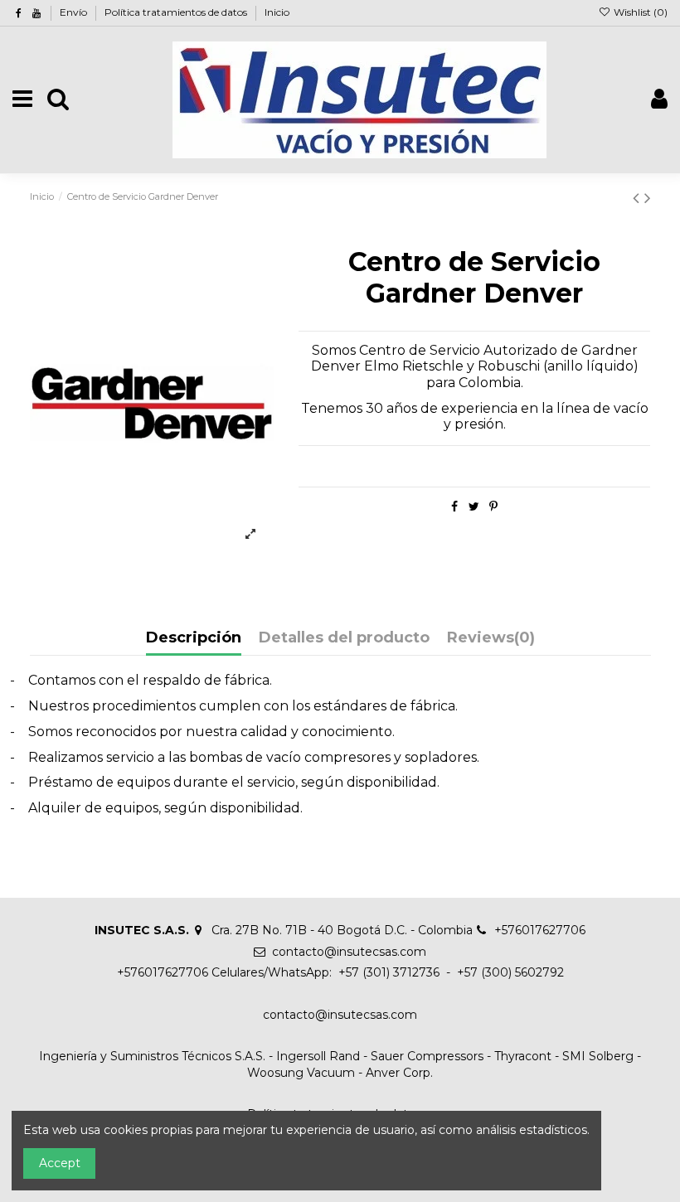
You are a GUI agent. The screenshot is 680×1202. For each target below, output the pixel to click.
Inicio (277, 12)
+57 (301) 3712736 (387, 972)
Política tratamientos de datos (177, 12)
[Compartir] (454, 506)
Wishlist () (639, 12)
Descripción (193, 638)
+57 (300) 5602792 (510, 972)
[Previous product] (638, 197)
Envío (75, 12)
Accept (59, 1163)
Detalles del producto (344, 638)
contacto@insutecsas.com (349, 951)
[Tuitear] (474, 506)
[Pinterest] (493, 506)
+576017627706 (539, 930)
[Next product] (647, 197)
